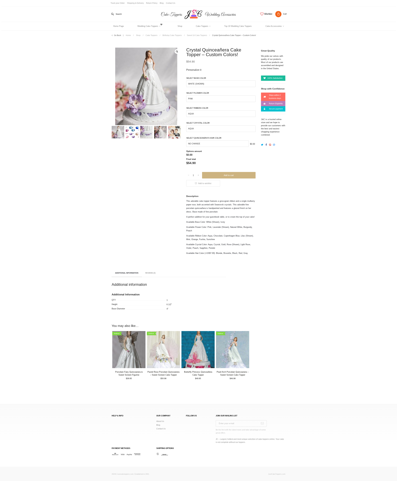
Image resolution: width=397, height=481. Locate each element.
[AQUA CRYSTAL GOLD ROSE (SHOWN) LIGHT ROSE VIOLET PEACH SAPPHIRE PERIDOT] (220, 129)
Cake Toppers (151, 35)
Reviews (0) (150, 273)
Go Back (117, 35)
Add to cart (229, 175)
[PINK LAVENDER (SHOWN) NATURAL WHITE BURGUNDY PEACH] (220, 99)
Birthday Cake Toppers (172, 35)
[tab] (127, 273)
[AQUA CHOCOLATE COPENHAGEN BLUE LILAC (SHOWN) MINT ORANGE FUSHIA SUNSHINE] (220, 114)
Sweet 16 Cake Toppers (197, 35)
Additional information (126, 273)
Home (128, 35)
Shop (138, 35)
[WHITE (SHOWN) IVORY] (220, 84)
